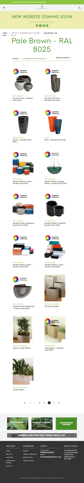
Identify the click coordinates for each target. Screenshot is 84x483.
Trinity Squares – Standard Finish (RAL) (54, 349)
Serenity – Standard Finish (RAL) (22, 141)
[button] (4, 7)
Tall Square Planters (52, 306)
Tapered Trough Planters (22, 348)
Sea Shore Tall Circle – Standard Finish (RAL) (53, 99)
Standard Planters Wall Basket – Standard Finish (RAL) (23, 307)
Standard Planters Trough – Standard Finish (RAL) (54, 266)
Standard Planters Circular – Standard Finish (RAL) (23, 182)
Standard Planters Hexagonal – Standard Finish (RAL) (24, 224)
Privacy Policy (28, 457)
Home (5, 33)
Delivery (26, 451)
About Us (9, 454)
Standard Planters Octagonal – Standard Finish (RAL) (56, 224)
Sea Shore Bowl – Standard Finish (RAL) (23, 99)
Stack (47, 138)
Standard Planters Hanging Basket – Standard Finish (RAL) (56, 182)
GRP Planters (18, 96)
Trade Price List (28, 460)
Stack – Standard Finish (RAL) (55, 140)
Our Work (9, 457)
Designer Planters (52, 304)
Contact (9, 466)
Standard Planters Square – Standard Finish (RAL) (22, 266)
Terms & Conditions (30, 454)
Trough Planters (18, 390)
